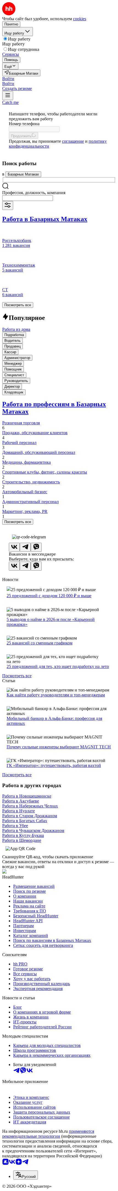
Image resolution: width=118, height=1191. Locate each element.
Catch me (10, 102)
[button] (8, 78)
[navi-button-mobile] (7, 95)
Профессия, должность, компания (33, 192)
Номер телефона (24, 123)
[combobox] (27, 198)
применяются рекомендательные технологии (48, 1134)
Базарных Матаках (23, 174)
